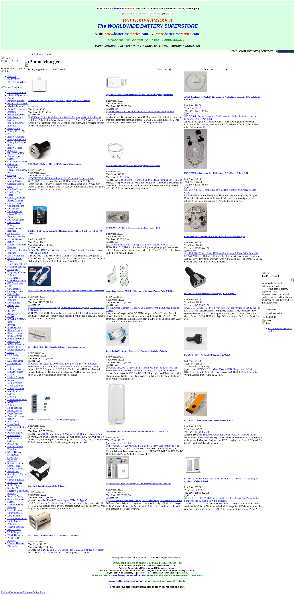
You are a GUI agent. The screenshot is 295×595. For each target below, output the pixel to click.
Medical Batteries (15, 377)
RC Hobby (12, 443)
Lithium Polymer (15, 369)
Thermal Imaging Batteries (15, 506)
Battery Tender (14, 147)
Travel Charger (14, 510)
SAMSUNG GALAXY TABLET (13, 457)
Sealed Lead (13, 471)
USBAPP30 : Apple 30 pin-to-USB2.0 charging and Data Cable (133, 165)
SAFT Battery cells (16, 452)
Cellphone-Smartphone (13, 165)
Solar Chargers (14, 482)
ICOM (10, 316)
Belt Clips (12, 150)
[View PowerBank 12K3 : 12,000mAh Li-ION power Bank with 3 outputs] (62, 363)
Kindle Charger (14, 347)
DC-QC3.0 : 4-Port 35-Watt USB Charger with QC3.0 (207, 355)
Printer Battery (14, 435)
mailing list (271, 316)
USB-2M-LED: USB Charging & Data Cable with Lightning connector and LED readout (66, 291)
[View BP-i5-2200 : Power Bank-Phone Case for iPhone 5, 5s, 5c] (226, 434)
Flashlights (12, 269)
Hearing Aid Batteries (13, 306)
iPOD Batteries (14, 336)
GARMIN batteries (16, 280)
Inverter (11, 324)
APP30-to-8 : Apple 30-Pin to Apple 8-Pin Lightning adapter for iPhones (59, 100)
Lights (10, 366)
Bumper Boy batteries (13, 157)
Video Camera (14, 529)
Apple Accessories (16, 109)
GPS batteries (14, 289)
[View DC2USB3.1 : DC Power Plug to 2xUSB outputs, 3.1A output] (72, 549)
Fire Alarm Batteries (17, 264)
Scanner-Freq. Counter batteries (15, 467)
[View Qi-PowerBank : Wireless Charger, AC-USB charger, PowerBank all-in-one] (144, 500)
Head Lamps (13, 302)
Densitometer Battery (13, 224)
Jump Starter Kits (15, 338)
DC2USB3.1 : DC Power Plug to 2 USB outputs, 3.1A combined (54, 164)
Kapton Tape (13, 341)
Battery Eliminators (16, 139)
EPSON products (15, 255)
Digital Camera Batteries (14, 229)
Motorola (11, 396)
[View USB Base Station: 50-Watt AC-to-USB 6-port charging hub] (71, 434)
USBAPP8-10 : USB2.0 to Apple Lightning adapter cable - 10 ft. (133, 228)
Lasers (10, 352)
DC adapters (13, 208)
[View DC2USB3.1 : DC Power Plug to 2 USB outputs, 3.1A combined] (61, 178)
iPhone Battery (14, 330)
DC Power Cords (15, 219)
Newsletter (271, 309)
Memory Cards (14, 383)
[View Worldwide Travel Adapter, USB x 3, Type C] (64, 500)
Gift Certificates (15, 283)
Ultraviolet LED (15, 513)
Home (31, 54)
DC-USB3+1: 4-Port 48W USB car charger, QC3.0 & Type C (210, 293)
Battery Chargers (15, 136)
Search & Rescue (15, 479)
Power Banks (13, 424)
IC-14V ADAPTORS (14, 312)
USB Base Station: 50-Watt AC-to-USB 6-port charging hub (53, 420)
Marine (10, 374)
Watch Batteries (15, 535)
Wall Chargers (14, 532)
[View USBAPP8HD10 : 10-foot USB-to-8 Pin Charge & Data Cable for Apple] (221, 253)
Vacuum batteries (15, 526)
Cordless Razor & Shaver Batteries (16, 199)
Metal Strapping (15, 385)
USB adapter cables (17, 518)
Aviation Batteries (16, 114)
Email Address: (269, 302)
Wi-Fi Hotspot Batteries (14, 539)
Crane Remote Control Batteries (15, 204)
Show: (160, 69)
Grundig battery (15, 291)
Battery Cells (13, 128)
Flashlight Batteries (16, 266)
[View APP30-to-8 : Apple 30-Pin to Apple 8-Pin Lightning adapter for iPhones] (64, 117)
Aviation (11, 111)
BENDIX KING (15, 153)
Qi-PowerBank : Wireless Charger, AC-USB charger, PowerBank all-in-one (138, 484)
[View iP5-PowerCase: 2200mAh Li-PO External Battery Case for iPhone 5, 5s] (142, 445)
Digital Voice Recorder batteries (16, 235)
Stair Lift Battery (15, 496)
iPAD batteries (14, 327)
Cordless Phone (15, 189)
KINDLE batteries (16, 344)
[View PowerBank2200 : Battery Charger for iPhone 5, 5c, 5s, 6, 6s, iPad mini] (142, 367)
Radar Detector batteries (14, 439)
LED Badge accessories (13, 356)
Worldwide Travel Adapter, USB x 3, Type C (47, 486)
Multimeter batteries (17, 399)
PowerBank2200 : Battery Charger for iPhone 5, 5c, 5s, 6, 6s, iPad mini (136, 351)
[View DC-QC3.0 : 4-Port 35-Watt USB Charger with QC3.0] (224, 369)
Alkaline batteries (15, 106)
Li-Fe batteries (14, 363)
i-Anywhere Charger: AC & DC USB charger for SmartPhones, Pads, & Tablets (140, 291)
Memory (11, 380)
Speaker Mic (13, 488)
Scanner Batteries (15, 463)
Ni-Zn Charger (14, 410)
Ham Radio (13, 294)
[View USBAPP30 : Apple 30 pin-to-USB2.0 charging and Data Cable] (151, 180)
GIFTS (10, 286)
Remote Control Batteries (15, 448)
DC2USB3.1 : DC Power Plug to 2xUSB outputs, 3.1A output (53, 535)
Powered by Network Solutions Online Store (23, 592)
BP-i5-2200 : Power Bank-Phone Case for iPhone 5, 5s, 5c (209, 420)
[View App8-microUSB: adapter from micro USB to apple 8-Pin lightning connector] (145, 114)
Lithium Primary (15, 371)
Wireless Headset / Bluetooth (16, 544)
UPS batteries (14, 515)
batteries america (274, 313)
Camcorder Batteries (17, 161)
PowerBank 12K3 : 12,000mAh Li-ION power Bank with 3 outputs (56, 347)
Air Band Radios (15, 100)
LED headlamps (15, 360)
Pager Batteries (14, 413)
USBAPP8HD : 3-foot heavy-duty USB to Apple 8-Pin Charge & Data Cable (216, 173)
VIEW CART (285, 51)
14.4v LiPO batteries (17, 95)
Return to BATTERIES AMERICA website (17, 79)
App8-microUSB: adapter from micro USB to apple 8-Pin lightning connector (139, 94)
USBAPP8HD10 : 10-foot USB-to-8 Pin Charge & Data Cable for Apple (214, 236)
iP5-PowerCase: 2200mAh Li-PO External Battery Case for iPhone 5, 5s (137, 431)
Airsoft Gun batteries (17, 103)
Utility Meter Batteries (13, 522)
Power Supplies (15, 432)
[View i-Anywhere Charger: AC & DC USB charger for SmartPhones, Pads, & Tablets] (145, 310)
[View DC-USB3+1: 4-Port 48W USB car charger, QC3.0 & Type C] (228, 308)
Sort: (206, 69)
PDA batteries (14, 421)
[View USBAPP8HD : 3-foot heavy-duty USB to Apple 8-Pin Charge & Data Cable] (223, 192)
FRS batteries (13, 277)
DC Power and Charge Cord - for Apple (16, 214)
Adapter (11, 98)
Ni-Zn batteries (14, 407)
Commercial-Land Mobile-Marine (16, 179)
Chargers (11, 175)
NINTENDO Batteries (13, 403)
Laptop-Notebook (16, 349)
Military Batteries (15, 388)
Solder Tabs (13, 485)
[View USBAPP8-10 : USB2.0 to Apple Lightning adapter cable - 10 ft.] (139, 244)
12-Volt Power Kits (16, 92)
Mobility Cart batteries (13, 392)
